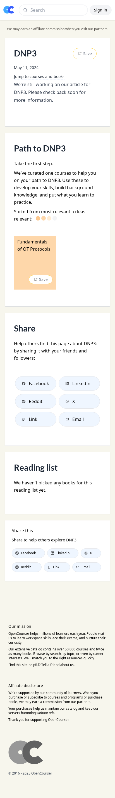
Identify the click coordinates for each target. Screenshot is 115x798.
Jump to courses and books (39, 76)
